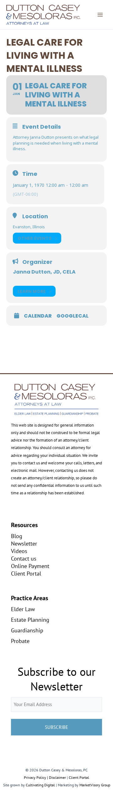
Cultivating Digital (40, 785)
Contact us (23, 558)
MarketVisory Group (94, 785)
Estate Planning (30, 619)
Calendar (38, 316)
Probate (20, 641)
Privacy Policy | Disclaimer (45, 777)
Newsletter (24, 543)
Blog (16, 536)
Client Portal (26, 573)
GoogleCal (72, 316)
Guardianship (27, 630)
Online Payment (30, 566)
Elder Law (23, 609)
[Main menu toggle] (100, 14)
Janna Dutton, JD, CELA (44, 271)
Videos (19, 551)
